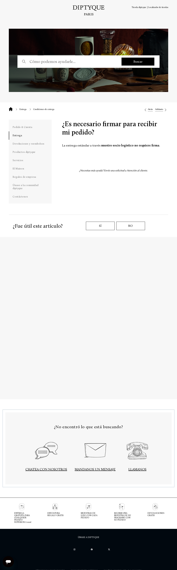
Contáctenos (20, 196)
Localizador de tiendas (158, 7)
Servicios (18, 160)
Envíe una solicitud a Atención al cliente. (126, 170)
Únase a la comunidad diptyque (26, 187)
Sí (100, 226)
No (130, 226)
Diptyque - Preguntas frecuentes (11, 109)
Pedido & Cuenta (22, 127)
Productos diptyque (24, 152)
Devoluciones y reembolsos (28, 143)
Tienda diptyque (139, 7)
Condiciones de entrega (43, 109)
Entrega (22, 109)
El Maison (18, 168)
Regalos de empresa (24, 176)
